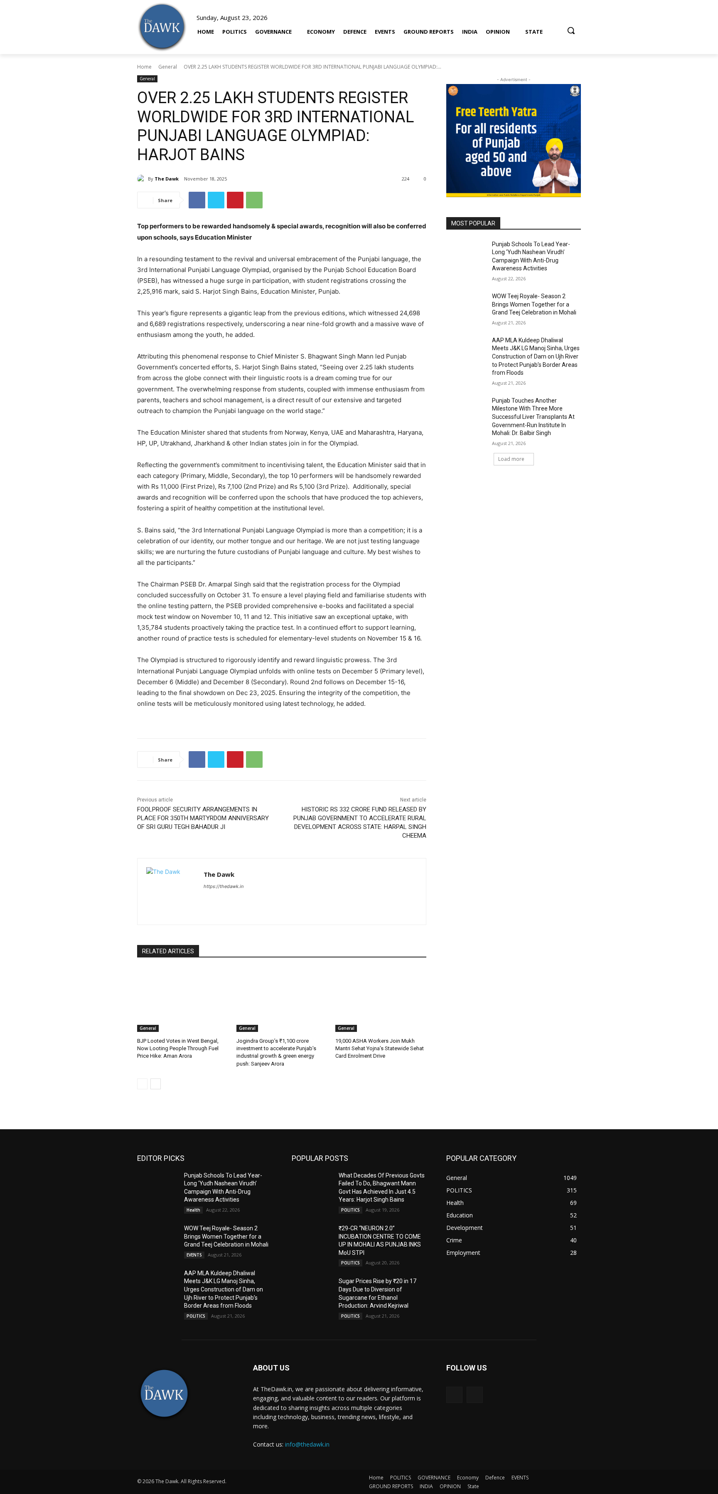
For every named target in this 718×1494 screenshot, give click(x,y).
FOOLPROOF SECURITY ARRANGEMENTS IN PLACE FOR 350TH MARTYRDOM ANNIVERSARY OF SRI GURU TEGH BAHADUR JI (203, 818)
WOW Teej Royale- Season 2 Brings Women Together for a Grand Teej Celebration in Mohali (534, 304)
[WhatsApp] (254, 200)
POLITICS (196, 1316)
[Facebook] (197, 200)
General (167, 66)
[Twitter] (216, 200)
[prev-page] (142, 1083)
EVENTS (194, 1255)
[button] (571, 26)
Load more (511, 459)
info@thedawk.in (307, 1444)
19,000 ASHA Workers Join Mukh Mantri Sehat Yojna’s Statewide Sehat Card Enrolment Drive (379, 1048)
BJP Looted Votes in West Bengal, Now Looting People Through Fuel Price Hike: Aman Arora (178, 1048)
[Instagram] (475, 1395)
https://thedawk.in (223, 886)
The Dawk (167, 179)
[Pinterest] (235, 200)
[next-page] (155, 1083)
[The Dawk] (162, 27)
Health (193, 1210)
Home (144, 66)
